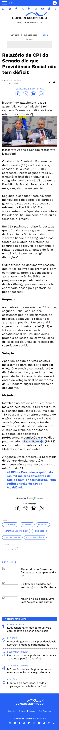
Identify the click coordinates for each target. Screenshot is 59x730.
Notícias (15, 35)
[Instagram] (36, 8)
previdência (10, 525)
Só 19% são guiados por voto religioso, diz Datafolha (39, 585)
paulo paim (27, 525)
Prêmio (45, 35)
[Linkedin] (29, 8)
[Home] (29, 15)
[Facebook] (16, 8)
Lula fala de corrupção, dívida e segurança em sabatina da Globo (27, 684)
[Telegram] (10, 8)
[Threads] (56, 8)
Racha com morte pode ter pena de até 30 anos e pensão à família (31, 657)
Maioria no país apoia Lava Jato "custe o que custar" (37, 600)
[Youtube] (42, 8)
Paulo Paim (31, 441)
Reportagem (10, 549)
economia (43, 525)
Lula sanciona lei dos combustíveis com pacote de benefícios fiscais (29, 629)
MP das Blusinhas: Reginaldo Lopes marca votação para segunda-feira (29, 671)
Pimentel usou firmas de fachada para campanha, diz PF (38, 572)
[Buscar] (55, 3)
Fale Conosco (45, 711)
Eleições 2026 (30, 35)
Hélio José (39, 531)
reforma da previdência (16, 531)
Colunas (22, 711)
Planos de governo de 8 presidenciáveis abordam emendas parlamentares (31, 643)
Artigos (32, 711)
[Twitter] (22, 8)
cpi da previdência (35, 537)
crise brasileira (12, 537)
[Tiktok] (49, 8)
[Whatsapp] (3, 8)
